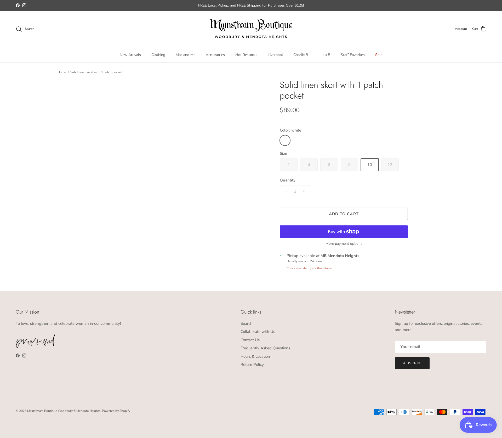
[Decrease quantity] (284, 191)
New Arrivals (130, 54)
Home (62, 72)
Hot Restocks (246, 54)
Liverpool (275, 54)
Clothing (158, 54)
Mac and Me (185, 54)
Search (247, 323)
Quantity (287, 180)
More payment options (344, 244)
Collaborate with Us (258, 331)
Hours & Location (255, 356)
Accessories (215, 54)
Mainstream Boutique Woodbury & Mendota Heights (63, 411)
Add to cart (344, 214)
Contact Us (250, 340)
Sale (378, 54)
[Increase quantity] (305, 191)
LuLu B (324, 54)
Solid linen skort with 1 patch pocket (96, 72)
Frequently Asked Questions (265, 348)
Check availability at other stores (309, 268)
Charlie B (300, 54)
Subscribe (412, 363)
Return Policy (252, 364)
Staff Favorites (353, 54)
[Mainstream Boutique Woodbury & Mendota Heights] (251, 29)
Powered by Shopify (116, 411)
